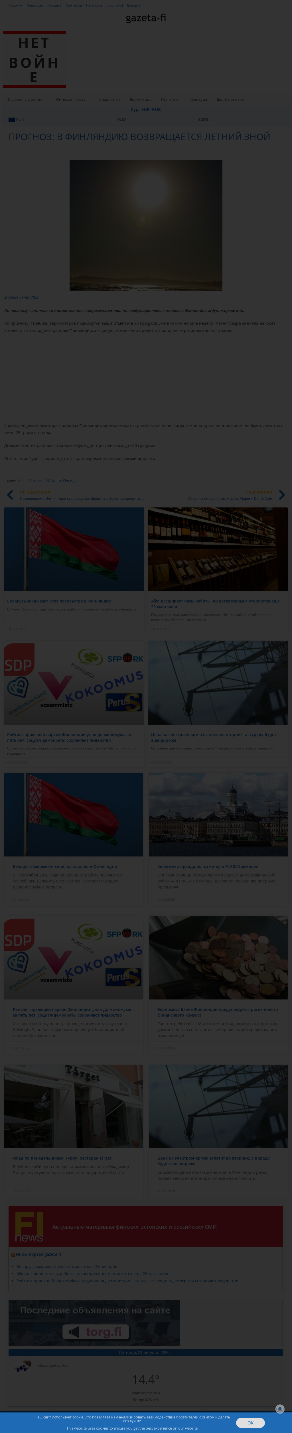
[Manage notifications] (280, 1409)
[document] (146, 716)
